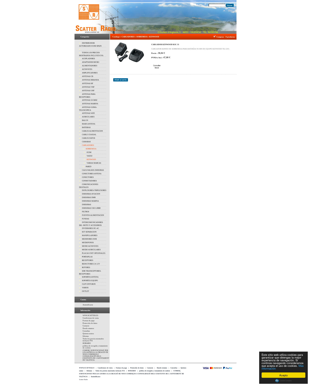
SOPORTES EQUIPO (90, 280)
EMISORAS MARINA (90, 201)
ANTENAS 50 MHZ (89, 100)
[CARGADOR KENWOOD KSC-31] (129, 52)
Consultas (86, 331)
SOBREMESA (91, 149)
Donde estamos (88, 328)
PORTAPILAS (87, 257)
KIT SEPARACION (89, 232)
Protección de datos (90, 323)
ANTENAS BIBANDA (90, 80)
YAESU (89, 156)
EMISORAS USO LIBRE (91, 208)
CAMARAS (86, 142)
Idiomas (86, 336)
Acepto (283, 375)
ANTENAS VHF (88, 87)
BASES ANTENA (88, 124)
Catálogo (116, 37)
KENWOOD (91, 159)
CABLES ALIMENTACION (92, 131)
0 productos (230, 37)
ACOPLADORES (88, 58)
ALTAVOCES (87, 69)
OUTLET (85, 291)
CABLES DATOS (88, 138)
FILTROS (85, 212)
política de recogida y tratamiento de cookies (154, 371)
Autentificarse (88, 305)
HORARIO (87, 343)
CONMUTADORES (89, 181)
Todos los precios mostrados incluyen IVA (110, 371)
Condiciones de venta (91, 318)
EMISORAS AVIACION (91, 194)
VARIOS (85, 288)
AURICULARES (88, 117)
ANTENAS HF (87, 83)
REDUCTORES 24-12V (91, 264)
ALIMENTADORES (89, 66)
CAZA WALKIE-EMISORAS (93, 170)
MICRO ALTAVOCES (90, 246)
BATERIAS (86, 127)
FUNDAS (85, 219)
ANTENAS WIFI (88, 113)
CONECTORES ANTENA (91, 174)
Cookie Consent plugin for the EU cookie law (283, 380)
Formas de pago (89, 321)
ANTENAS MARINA (90, 104)
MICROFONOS (88, 242)
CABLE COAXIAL (89, 134)
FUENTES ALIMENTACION (93, 215)
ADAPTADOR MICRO (90, 62)
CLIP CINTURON (89, 284)
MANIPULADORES (89, 235)
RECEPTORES (87, 260)
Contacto (86, 326)
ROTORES (86, 267)
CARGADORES (88, 145)
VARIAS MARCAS (94, 163)
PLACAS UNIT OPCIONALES (93, 253)
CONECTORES (88, 177)
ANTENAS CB (87, 76)
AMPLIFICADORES (90, 73)
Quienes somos (88, 333)
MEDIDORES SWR (89, 239)
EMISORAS (86, 204)
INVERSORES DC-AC (90, 228)
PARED (88, 166)
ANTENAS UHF (88, 90)
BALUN (85, 120)
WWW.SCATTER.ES (90, 315)
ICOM (89, 152)
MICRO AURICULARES (91, 250)
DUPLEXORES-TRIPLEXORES (94, 190)
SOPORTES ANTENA (90, 277)
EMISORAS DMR (89, 197)
